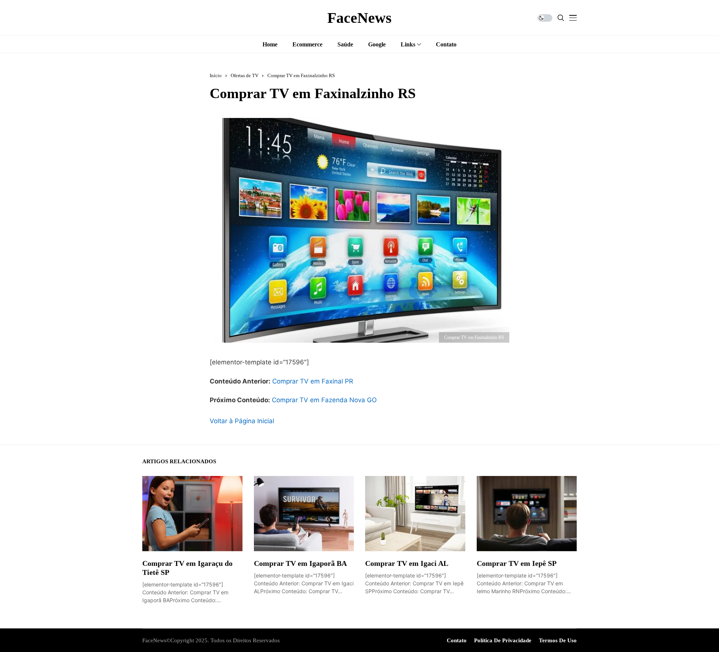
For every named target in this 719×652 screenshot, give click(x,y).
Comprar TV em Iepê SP (516, 563)
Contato (457, 640)
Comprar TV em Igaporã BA (300, 563)
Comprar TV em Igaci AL (406, 563)
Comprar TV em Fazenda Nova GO (324, 400)
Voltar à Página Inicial (242, 421)
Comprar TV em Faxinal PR (312, 381)
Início (216, 75)
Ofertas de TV (244, 75)
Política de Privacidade (502, 640)
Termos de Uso (558, 640)
